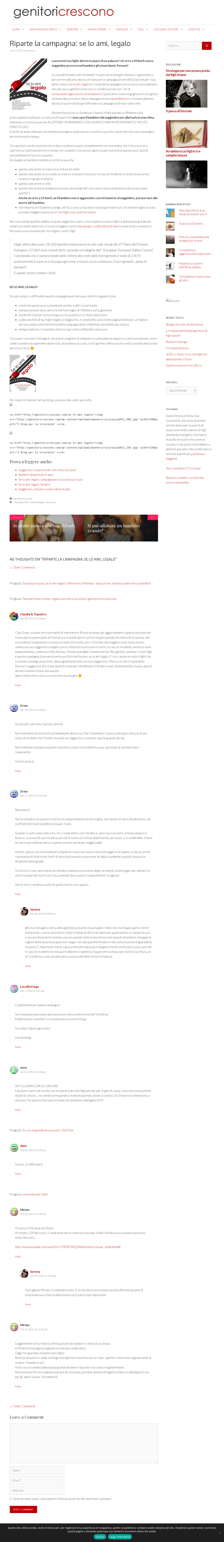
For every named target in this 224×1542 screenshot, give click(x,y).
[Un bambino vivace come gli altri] (170, 281)
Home (16, 29)
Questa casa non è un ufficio (184, 365)
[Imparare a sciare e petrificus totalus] (170, 268)
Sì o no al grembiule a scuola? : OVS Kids (48, 1130)
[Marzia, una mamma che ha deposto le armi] (170, 241)
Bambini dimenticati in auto (36, 475)
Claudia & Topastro (33, 614)
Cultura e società (166, 29)
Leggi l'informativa (120, 1536)
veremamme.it (93, 94)
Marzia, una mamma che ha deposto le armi (194, 238)
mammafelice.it (119, 99)
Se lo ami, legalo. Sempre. (35, 484)
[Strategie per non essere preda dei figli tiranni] (186, 105)
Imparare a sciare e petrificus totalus (191, 265)
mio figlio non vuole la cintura (77, 212)
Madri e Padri (97, 29)
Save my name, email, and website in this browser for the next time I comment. (62, 1499)
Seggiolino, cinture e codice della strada (44, 489)
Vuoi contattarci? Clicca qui (183, 468)
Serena (35, 909)
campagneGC (21, 502)
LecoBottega (29, 986)
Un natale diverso (177, 348)
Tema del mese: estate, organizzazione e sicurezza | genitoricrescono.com (70, 599)
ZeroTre (72, 29)
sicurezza (51, 502)
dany (23, 1146)
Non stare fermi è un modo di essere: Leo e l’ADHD (193, 214)
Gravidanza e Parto (43, 29)
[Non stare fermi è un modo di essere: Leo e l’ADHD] (170, 215)
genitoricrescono (23, 498)
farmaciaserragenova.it (66, 94)
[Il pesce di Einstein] (186, 145)
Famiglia (122, 29)
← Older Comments (22, 567)
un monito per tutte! (35, 1194)
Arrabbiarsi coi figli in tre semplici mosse (183, 153)
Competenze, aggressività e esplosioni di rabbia (195, 253)
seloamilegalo (37, 502)
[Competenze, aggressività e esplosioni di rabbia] (170, 254)
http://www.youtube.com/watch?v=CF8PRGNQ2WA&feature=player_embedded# (67, 1247)
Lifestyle (194, 29)
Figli (141, 29)
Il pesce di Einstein (179, 111)
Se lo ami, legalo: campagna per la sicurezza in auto (51, 479)
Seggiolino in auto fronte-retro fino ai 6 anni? (47, 470)
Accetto (100, 1536)
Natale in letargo (176, 342)
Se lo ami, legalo (79, 84)
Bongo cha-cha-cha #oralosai (184, 324)
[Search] (207, 46)
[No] (219, 1532)
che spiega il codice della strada (97, 226)
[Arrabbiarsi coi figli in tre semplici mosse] (186, 186)
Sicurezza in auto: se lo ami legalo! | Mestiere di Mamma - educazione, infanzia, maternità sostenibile (87, 583)
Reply (18, 685)
